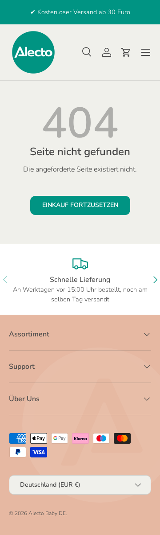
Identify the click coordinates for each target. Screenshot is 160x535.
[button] (126, 52)
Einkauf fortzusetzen (80, 205)
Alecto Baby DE (47, 513)
